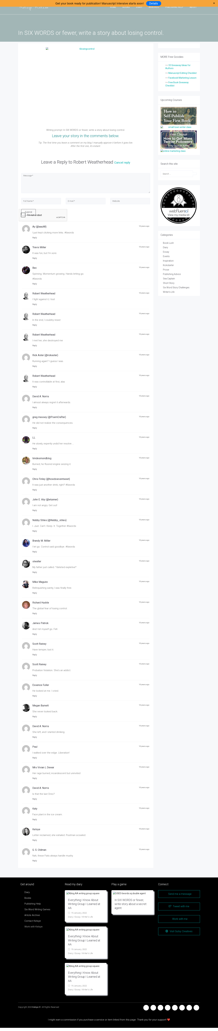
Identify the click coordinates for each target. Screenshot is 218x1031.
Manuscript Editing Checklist (182, 73)
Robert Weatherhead (93, 162)
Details (153, 3)
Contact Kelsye (32, 920)
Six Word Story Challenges (176, 287)
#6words (154, 7)
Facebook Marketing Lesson (182, 78)
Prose (166, 269)
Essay (166, 252)
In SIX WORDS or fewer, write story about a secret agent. (131, 904)
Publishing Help (174, 7)
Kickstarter (168, 265)
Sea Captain (169, 278)
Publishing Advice (172, 274)
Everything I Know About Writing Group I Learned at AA (84, 904)
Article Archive (32, 915)
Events (166, 256)
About (193, 7)
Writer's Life (168, 292)
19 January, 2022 (79, 913)
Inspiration (168, 261)
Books (126, 7)
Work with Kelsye (33, 926)
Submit (28, 212)
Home (113, 7)
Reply (34, 238)
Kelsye (35, 1007)
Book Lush (168, 243)
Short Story (168, 283)
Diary (139, 7)
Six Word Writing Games (37, 909)
